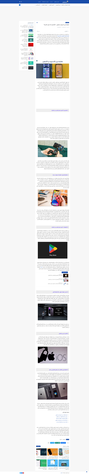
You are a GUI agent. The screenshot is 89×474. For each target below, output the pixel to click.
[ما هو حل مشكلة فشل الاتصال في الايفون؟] (64, 463)
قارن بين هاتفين (56, 1)
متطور (61, 472)
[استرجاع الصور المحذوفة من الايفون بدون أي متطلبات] (65, 284)
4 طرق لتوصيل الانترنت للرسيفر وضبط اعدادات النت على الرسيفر (24, 36)
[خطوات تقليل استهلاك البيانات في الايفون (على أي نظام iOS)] (52, 463)
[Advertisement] (44, 13)
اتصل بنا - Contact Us (45, 1)
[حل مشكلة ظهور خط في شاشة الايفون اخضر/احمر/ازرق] (64, 452)
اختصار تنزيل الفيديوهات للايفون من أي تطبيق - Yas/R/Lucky (24, 54)
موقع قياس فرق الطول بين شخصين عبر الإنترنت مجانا (24, 58)
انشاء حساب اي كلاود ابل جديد (62, 422)
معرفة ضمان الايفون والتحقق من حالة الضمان (55, 275)
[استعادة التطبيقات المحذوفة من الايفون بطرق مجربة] (41, 452)
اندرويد (61, 439)
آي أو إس (67, 22)
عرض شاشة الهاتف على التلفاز (61, 416)
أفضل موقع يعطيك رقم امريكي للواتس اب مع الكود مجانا (24, 63)
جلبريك (41, 267)
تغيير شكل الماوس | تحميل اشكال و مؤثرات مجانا (24, 26)
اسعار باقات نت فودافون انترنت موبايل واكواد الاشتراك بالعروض (24, 45)
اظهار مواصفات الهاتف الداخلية (61, 418)
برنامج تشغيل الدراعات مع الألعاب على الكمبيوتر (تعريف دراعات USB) (24, 31)
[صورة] (30, 26)
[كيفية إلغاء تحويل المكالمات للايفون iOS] (41, 463)
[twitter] (19, 1)
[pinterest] (23, 473)
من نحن (51, 1)
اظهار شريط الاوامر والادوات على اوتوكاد (25, 68)
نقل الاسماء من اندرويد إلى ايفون (61, 420)
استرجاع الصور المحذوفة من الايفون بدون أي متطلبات (55, 283)
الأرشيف (39, 1)
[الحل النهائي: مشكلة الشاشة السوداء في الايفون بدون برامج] (52, 452)
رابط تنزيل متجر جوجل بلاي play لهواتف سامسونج (24, 49)
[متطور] (65, 1)
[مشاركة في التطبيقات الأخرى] (48, 443)
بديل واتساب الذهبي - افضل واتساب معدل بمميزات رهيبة (25, 40)
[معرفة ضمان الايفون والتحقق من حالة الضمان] (65, 275)
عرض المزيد (38, 446)
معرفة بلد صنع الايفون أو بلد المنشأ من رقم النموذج (55, 279)
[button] (63, 443)
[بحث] (19, 5)
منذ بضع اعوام (60, 274)
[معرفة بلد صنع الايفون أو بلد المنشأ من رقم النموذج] (65, 280)
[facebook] (21, 1)
